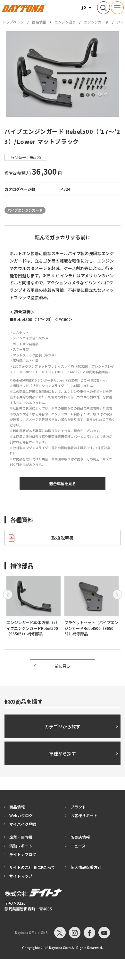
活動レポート (20, 845)
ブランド (78, 806)
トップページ (13, 22)
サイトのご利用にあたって (32, 867)
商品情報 (39, 21)
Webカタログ (21, 815)
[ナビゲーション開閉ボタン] (117, 7)
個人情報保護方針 (86, 867)
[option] (62, 74)
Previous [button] (8, 594)
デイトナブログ (22, 854)
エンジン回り (65, 21)
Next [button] (117, 594)
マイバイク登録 (22, 824)
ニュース (78, 845)
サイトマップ (20, 876)
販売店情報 (80, 837)
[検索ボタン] (103, 7)
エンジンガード (96, 21)
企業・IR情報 (20, 837)
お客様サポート (84, 815)
